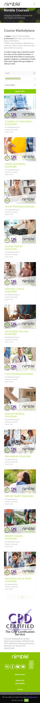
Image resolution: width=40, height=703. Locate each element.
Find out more (31, 697)
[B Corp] (31, 668)
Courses (20, 689)
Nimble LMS (20, 680)
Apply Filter (20, 91)
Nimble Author (20, 674)
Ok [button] (26, 700)
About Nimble (20, 683)
